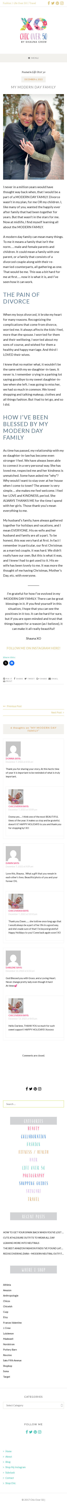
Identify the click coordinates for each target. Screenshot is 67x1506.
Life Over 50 (20, 3)
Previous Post (14, 706)
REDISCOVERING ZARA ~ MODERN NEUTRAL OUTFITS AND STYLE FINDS (33, 1253)
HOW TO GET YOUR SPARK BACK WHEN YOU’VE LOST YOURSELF (33, 1232)
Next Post (56, 712)
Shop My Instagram (15, 1467)
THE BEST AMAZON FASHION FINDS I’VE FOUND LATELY (33, 1248)
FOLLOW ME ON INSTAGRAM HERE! (33, 648)
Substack (10, 1472)
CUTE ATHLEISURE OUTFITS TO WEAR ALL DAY (29, 1237)
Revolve (7, 1355)
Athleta (7, 1284)
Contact (9, 1477)
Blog (7, 1461)
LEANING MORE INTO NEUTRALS (21, 1243)
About (8, 1456)
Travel (32, 3)
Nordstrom (8, 1344)
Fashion (7, 3)
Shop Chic (10, 1483)
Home (8, 1451)
